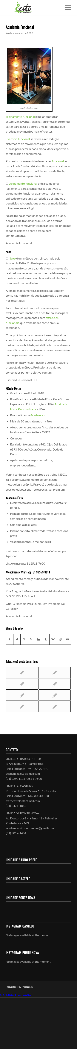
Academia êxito (21, 995)
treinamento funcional (23, 183)
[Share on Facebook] (9, 639)
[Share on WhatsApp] (24, 639)
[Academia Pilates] (54, 695)
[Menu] (66, 7)
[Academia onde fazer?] (54, 706)
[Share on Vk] (53, 639)
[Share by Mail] (67, 639)
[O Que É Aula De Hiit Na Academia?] (22, 683)
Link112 (5, 995)
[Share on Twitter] (17, 639)
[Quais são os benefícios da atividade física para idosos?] (22, 672)
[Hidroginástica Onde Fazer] (54, 672)
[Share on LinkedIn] (38, 639)
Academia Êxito (40, 415)
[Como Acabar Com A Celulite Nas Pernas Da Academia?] (22, 706)
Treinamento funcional (20, 116)
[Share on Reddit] (60, 639)
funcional (58, 161)
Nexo (12, 258)
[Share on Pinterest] (31, 639)
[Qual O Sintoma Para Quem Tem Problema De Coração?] (22, 695)
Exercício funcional (18, 139)
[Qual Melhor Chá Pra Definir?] (54, 683)
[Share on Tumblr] (45, 639)
